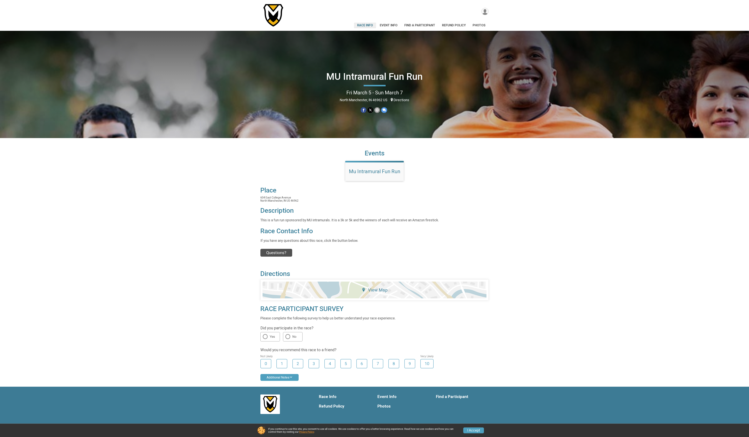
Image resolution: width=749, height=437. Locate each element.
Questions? (276, 252)
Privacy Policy (306, 431)
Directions (401, 100)
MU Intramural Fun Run (374, 76)
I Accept (473, 430)
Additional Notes (278, 377)
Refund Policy (454, 25)
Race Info (365, 25)
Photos (479, 25)
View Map (378, 290)
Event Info (389, 25)
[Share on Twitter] (370, 110)
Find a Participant (419, 25)
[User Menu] (485, 11)
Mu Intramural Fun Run (374, 171)
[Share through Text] (384, 110)
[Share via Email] (377, 110)
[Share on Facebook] (363, 110)
